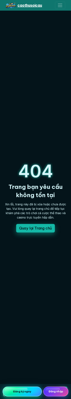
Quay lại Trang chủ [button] (35, 228)
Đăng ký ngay (22, 391)
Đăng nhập (56, 391)
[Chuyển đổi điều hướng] (60, 5)
